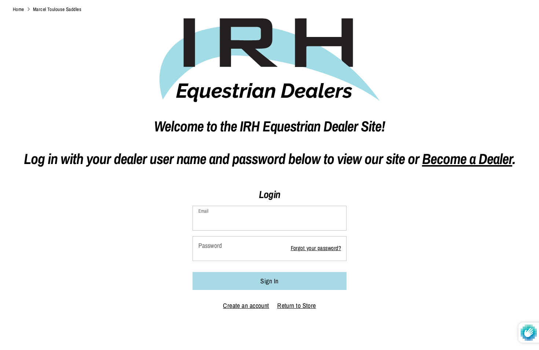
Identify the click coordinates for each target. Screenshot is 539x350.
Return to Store (296, 305)
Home (18, 9)
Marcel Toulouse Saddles (57, 9)
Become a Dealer (467, 159)
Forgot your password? (316, 248)
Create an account (246, 305)
